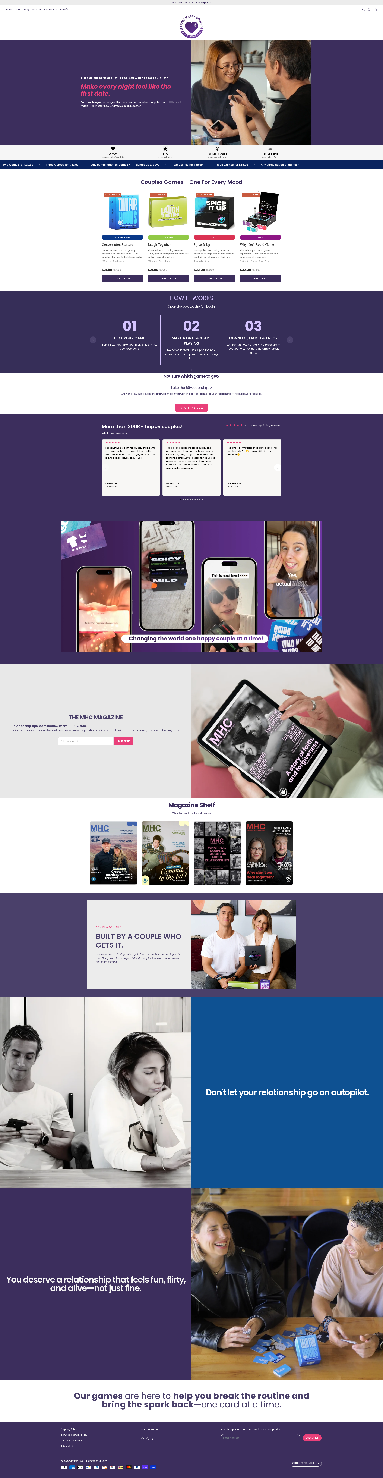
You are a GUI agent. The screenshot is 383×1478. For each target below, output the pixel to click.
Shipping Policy (69, 1429)
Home (9, 9)
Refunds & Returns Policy (74, 1434)
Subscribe (123, 741)
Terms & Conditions (71, 1440)
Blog (26, 9)
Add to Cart (122, 278)
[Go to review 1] (180, 499)
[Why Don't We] (191, 27)
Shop (18, 9)
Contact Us (51, 9)
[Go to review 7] (195, 499)
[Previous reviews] (105, 467)
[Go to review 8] (197, 499)
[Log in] (363, 9)
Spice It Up (202, 244)
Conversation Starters (117, 244)
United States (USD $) (304, 1463)
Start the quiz (191, 407)
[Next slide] (290, 339)
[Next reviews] (277, 467)
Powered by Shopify (96, 1461)
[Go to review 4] (188, 499)
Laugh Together (159, 244)
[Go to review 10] (202, 499)
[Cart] (375, 9)
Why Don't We (76, 1461)
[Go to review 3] (185, 499)
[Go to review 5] (190, 499)
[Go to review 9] (199, 499)
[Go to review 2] (183, 499)
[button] (369, 9)
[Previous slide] (93, 339)
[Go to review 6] (192, 499)
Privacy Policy (68, 1446)
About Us (36, 9)
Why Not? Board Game (257, 244)
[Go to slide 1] (191, 370)
